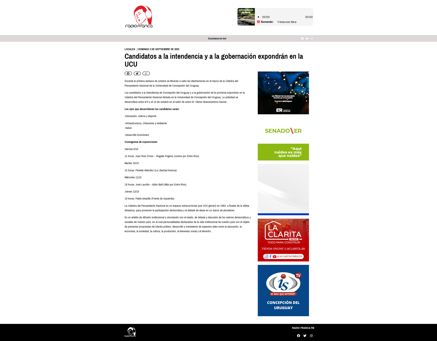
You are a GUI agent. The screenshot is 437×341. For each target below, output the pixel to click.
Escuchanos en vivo (217, 38)
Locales (130, 49)
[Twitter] (307, 38)
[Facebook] (302, 38)
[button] (128, 73)
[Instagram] (311, 38)
